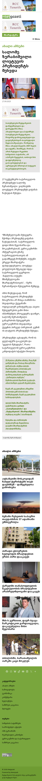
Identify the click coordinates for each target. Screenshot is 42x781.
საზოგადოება (8, 689)
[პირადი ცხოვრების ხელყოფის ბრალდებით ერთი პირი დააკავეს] (21, 537)
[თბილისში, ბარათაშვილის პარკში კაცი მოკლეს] (21, 645)
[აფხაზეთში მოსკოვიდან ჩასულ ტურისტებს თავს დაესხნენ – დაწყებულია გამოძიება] (21, 465)
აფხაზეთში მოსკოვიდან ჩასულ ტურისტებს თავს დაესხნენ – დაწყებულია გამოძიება (18, 483)
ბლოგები (6, 709)
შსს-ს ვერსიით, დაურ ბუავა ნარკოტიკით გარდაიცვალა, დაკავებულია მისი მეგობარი (20, 625)
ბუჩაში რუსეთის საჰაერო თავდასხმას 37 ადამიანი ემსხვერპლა (18, 519)
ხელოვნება (7, 701)
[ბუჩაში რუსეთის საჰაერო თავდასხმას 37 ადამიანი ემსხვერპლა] (21, 503)
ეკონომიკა (7, 693)
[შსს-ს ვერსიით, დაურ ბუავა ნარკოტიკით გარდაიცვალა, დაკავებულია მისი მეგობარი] (21, 607)
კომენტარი (7, 697)
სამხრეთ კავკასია (10, 705)
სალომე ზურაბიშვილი (12, 438)
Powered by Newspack (10, 772)
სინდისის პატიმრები (11, 723)
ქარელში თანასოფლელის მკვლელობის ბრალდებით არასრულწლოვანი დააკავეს (21, 588)
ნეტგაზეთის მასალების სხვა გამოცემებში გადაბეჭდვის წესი (19, 776)
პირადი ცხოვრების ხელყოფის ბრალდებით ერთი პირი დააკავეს (17, 553)
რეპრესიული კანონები (12, 735)
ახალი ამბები (13, 46)
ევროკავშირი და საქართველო (16, 739)
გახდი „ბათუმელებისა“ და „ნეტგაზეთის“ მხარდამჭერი (20, 409)
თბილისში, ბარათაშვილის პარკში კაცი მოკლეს (19, 659)
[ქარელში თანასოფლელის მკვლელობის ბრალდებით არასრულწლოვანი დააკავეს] (21, 572)
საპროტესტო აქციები (12, 727)
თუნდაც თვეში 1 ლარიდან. (18, 414)
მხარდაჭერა (11, 34)
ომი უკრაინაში (9, 731)
